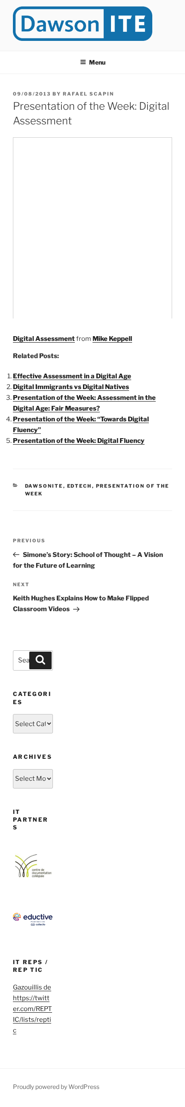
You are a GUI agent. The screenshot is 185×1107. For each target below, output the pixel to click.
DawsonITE (44, 486)
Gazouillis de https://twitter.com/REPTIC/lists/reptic (32, 1008)
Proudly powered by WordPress (56, 1086)
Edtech (79, 486)
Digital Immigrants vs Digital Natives (71, 387)
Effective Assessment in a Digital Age (72, 376)
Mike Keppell (112, 339)
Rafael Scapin (88, 94)
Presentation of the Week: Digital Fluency (79, 441)
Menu (97, 62)
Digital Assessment (44, 339)
